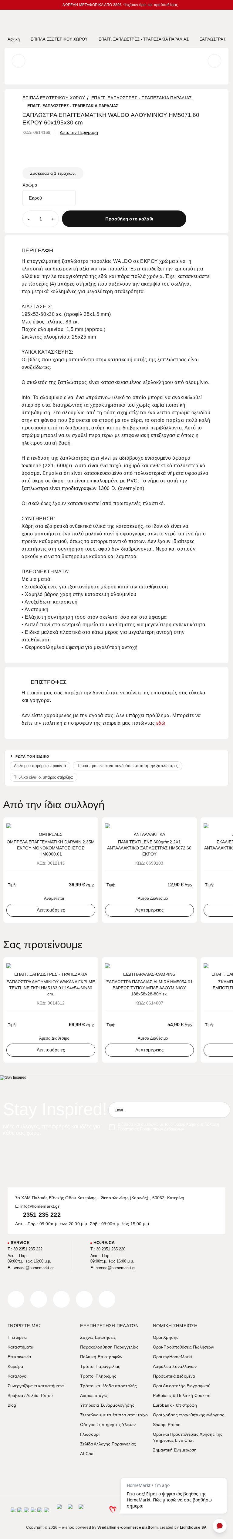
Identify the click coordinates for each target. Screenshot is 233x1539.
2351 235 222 (42, 1214)
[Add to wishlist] (192, 219)
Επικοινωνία (19, 1356)
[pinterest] (61, 1299)
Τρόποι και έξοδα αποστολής (108, 1385)
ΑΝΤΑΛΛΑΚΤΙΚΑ (149, 834)
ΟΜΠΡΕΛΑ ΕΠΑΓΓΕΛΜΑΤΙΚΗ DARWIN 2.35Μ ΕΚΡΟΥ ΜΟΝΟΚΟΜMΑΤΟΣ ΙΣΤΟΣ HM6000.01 (51, 847)
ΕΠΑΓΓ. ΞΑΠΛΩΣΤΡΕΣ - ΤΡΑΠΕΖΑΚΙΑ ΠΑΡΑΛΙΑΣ (141, 97)
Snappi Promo (167, 1424)
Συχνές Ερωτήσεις (98, 1337)
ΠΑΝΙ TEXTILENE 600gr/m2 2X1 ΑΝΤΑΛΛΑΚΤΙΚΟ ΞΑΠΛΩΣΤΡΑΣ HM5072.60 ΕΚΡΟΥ (149, 847)
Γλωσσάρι (90, 1434)
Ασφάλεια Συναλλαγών (175, 1366)
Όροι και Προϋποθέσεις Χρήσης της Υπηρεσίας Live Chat (188, 1437)
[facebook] (16, 1299)
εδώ (161, 723)
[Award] (59, 1511)
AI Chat (87, 1453)
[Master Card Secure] (26, 1512)
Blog (12, 1405)
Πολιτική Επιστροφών (101, 1356)
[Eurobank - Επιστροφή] (70, 1511)
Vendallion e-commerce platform (127, 1527)
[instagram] (84, 1299)
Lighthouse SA (193, 1527)
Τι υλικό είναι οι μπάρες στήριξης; (43, 777)
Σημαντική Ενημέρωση (175, 1450)
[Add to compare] (204, 219)
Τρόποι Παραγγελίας (100, 1366)
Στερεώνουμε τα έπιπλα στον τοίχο (114, 1414)
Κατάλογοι (17, 1376)
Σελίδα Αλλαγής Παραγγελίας (108, 1443)
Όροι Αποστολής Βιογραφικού (182, 1385)
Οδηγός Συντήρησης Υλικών (108, 1424)
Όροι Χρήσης (166, 1337)
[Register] (222, 1110)
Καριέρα (15, 1366)
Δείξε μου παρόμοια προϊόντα (40, 765)
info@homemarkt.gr (39, 1206)
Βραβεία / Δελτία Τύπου (30, 1395)
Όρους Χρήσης (186, 1124)
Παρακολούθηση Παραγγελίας (109, 1347)
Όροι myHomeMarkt (172, 1356)
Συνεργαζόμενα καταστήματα (36, 1385)
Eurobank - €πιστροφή (175, 1405)
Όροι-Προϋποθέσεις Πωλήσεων (183, 1347)
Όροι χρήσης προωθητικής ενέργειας (189, 1414)
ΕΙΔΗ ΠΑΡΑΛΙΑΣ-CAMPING (149, 974)
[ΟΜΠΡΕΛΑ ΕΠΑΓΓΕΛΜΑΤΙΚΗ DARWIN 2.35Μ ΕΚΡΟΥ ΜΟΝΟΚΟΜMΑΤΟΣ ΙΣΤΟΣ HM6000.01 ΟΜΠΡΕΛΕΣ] (50, 825)
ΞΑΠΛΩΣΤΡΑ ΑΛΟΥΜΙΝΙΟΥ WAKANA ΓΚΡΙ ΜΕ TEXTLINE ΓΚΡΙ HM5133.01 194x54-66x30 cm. (50, 987)
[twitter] (38, 1299)
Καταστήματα (21, 1347)
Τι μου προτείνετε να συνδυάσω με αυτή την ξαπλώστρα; (127, 765)
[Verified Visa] (19, 1512)
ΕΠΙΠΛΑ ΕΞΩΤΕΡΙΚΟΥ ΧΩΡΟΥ (53, 97)
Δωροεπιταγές (94, 1395)
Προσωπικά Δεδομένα (174, 1376)
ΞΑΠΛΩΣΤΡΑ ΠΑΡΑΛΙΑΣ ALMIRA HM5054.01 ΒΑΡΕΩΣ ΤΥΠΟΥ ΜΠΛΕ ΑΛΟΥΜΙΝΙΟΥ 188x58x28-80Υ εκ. (149, 987)
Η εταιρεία (17, 1337)
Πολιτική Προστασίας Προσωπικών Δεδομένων (168, 1126)
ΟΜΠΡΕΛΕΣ (50, 834)
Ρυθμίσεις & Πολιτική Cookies (181, 1395)
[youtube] (107, 1299)
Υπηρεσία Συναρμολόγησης (107, 1405)
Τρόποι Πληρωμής (98, 1376)
